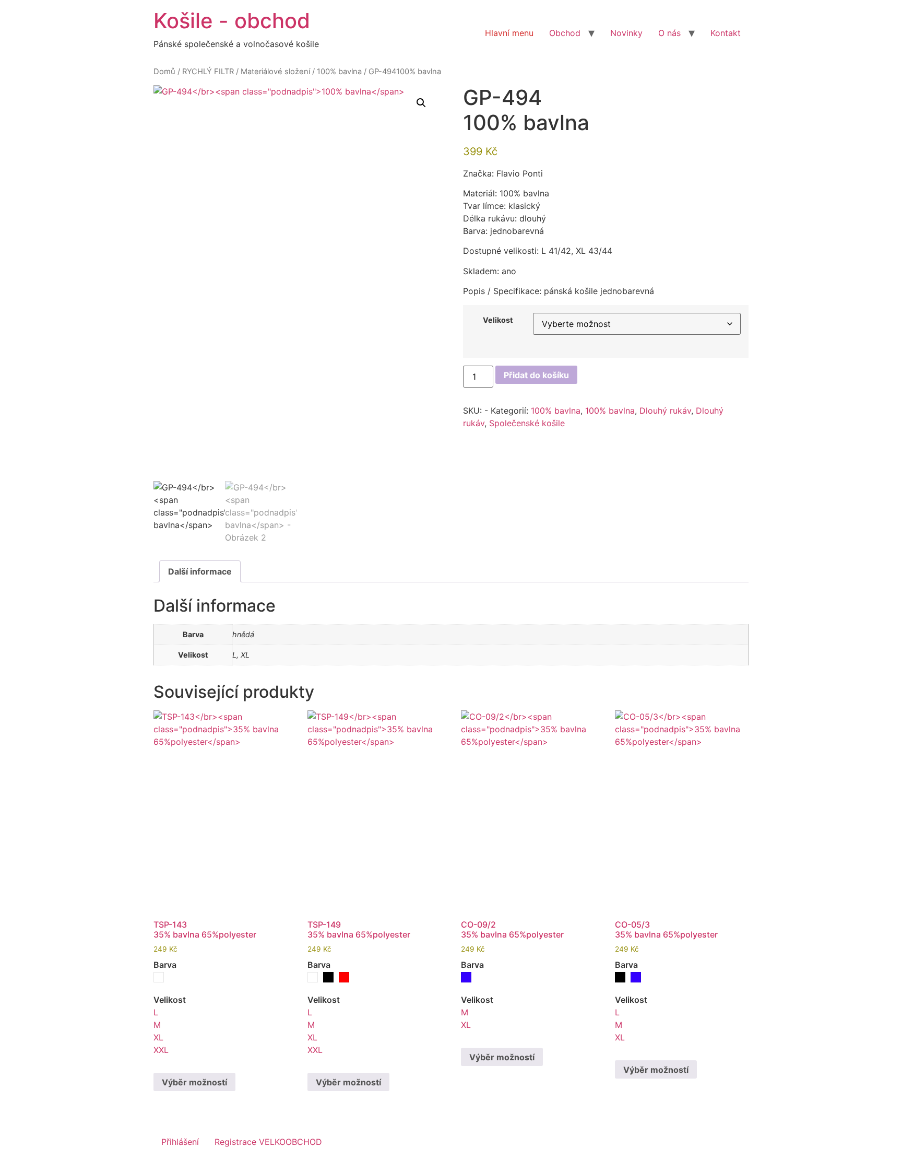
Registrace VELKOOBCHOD (268, 1142)
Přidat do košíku (536, 375)
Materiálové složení (275, 71)
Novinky (626, 33)
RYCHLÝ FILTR (208, 71)
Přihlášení (180, 1142)
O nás (669, 33)
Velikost (498, 320)
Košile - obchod (231, 20)
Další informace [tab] (200, 571)
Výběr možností (194, 1082)
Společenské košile (527, 423)
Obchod (564, 33)
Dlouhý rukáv (665, 410)
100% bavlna (339, 71)
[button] (421, 102)
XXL (161, 1050)
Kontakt (725, 33)
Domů (164, 71)
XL (158, 1037)
